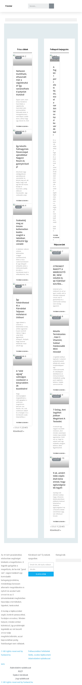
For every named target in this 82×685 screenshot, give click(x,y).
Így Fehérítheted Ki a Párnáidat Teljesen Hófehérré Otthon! (22, 308)
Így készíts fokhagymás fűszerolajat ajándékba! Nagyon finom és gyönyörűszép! (22, 156)
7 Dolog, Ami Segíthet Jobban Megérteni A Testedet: (59, 415)
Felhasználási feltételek (39, 651)
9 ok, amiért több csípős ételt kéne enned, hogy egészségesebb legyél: (59, 480)
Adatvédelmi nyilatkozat (39, 658)
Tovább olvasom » (22, 126)
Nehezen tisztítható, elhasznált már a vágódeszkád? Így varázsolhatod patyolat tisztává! (22, 83)
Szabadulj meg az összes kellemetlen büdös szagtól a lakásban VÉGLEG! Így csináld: (22, 232)
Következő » (18, 431)
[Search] (51, 6)
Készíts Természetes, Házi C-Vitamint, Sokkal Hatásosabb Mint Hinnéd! (59, 341)
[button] (8, 6)
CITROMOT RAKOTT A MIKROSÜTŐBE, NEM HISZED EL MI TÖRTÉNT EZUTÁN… (59, 275)
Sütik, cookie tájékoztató (39, 655)
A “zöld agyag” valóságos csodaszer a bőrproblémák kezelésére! (22, 380)
